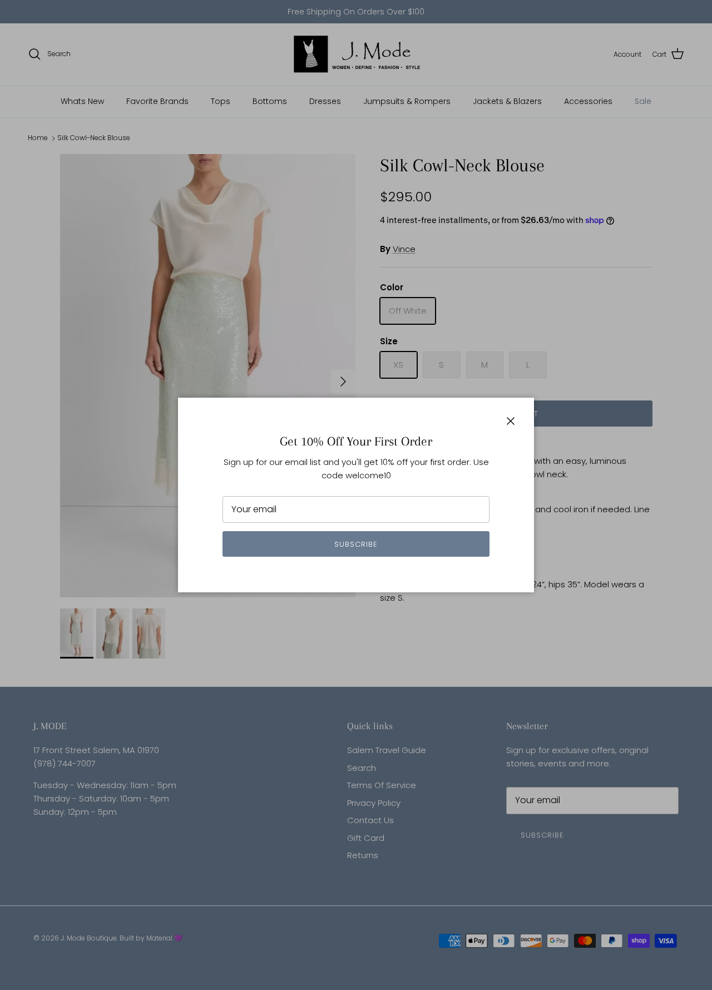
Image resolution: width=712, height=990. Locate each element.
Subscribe (356, 544)
